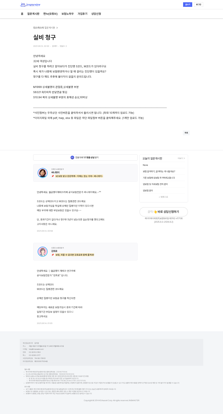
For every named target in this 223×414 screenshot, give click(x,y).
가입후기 (82, 13)
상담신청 (96, 13)
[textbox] (111, 87)
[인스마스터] (30, 5)
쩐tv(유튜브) (50, 13)
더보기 (180, 158)
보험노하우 (68, 13)
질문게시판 (33, 13)
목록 (186, 133)
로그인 (198, 4)
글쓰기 (187, 4)
